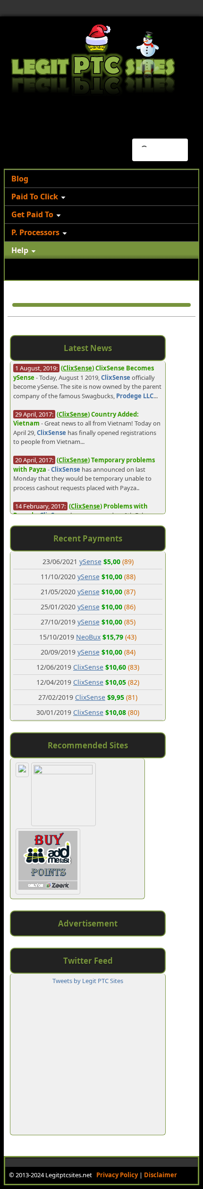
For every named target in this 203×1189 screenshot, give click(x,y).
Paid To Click (34, 196)
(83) (133, 667)
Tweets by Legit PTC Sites (87, 980)
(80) (133, 712)
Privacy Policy (117, 1175)
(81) (131, 697)
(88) (129, 576)
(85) (129, 621)
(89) (128, 561)
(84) (129, 652)
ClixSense (115, 377)
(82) (133, 682)
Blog (19, 178)
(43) (130, 636)
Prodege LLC (134, 396)
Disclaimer (160, 1175)
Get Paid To (32, 214)
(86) (129, 606)
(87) (129, 591)
